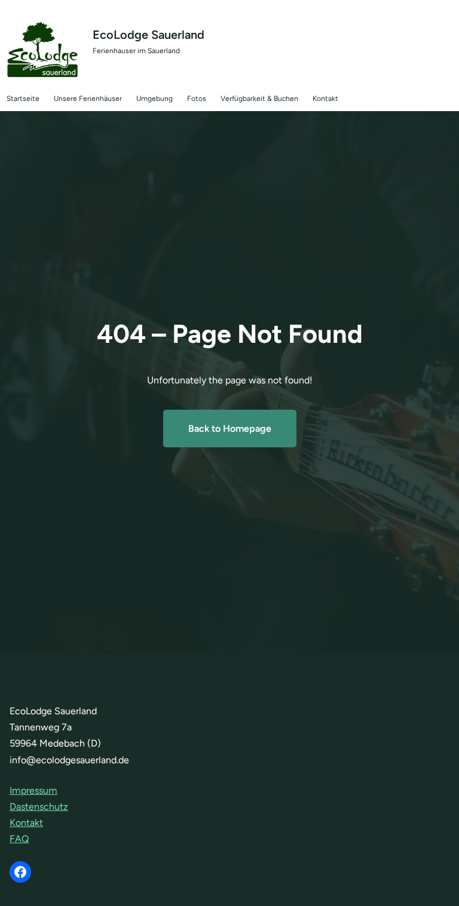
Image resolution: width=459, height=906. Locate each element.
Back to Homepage (229, 428)
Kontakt (26, 822)
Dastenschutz (39, 806)
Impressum (33, 790)
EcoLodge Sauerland (148, 34)
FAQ (19, 838)
